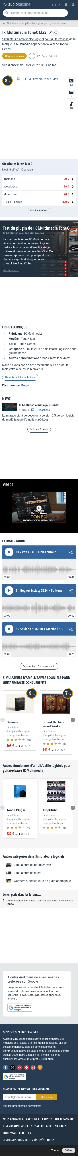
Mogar (25, 385)
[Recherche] (6, 13)
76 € (66, 194)
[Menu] (73, 12)
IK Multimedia (21, 44)
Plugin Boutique (13, 201)
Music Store (11, 194)
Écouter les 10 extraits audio (39, 666)
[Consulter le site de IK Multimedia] (49, 32)
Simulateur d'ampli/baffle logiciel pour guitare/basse (35, 39)
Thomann (9, 178)
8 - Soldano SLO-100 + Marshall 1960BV (42, 629)
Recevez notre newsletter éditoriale (26, 1089)
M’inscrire (46, 1097)
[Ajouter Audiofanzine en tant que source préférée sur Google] (20, 1008)
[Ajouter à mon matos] (55, 32)
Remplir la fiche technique (20, 377)
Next (73, 720)
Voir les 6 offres (39, 210)
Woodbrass (10, 186)
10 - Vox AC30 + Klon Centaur (36, 552)
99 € (66, 178)
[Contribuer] (32, 56)
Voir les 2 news (39, 429)
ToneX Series (27, 343)
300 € (65, 201)
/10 (8, 80)
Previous (2, 720)
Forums (51, 65)
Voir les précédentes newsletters (22, 1105)
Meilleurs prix (35, 65)
